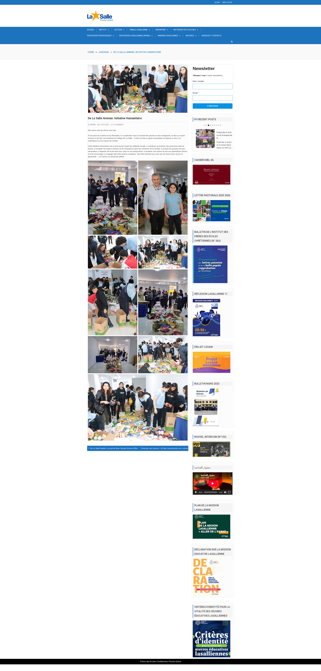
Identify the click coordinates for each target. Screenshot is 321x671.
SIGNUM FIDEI (160, 30)
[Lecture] (196, 492)
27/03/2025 (104, 124)
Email (196, 93)
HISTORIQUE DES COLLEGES (184, 30)
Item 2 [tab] (206, 125)
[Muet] (225, 492)
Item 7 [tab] (216, 125)
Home (91, 52)
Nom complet (198, 81)
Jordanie (104, 52)
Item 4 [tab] (210, 125)
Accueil (90, 30)
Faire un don (227, 2)
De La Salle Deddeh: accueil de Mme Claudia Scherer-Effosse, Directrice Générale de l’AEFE (127, 448)
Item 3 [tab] (208, 125)
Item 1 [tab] (204, 125)
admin (93, 124)
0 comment (118, 124)
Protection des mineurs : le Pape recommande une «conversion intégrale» (170, 448)
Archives (190, 36)
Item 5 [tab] (212, 125)
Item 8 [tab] (218, 125)
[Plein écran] (229, 492)
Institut (103, 30)
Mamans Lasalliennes (168, 36)
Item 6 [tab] (214, 125)
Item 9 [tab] (220, 125)
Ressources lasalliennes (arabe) (134, 36)
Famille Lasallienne (139, 30)
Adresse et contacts (211, 36)
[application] (212, 483)
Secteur (118, 30)
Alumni (217, 2)
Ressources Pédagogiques (99, 36)
